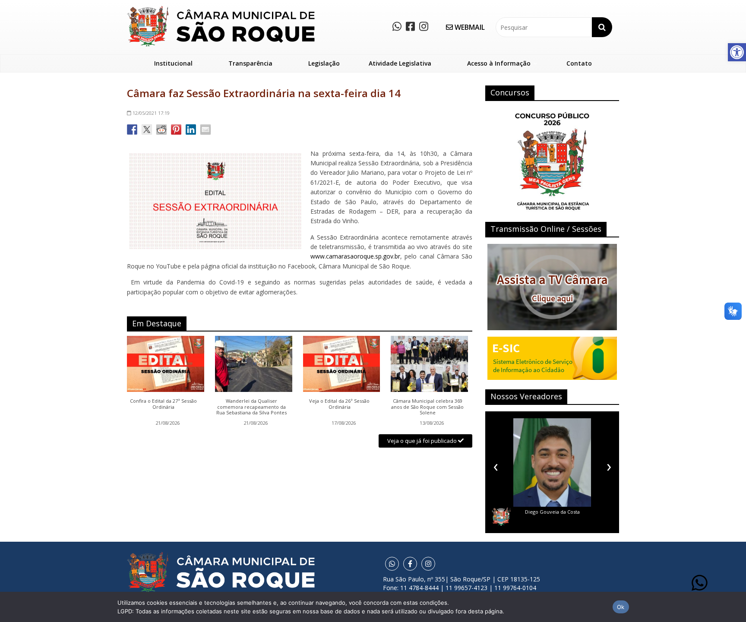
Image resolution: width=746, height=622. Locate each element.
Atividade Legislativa (400, 63)
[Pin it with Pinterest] (176, 129)
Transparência (250, 63)
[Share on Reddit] (161, 129)
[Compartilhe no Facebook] (132, 129)
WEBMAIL (469, 27)
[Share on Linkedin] (191, 129)
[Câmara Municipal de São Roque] (221, 9)
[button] (737, 52)
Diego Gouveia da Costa (552, 511)
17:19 (151, 113)
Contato (579, 63)
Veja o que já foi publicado (422, 441)
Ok (621, 606)
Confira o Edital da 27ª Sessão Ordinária (163, 404)
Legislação (324, 63)
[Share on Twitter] (147, 129)
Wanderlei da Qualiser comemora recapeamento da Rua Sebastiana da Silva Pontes (251, 407)
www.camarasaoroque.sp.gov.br (355, 256)
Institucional (173, 63)
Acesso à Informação (499, 63)
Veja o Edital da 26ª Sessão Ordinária (339, 404)
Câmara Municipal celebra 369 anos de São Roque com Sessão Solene (427, 407)
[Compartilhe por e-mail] (205, 129)
